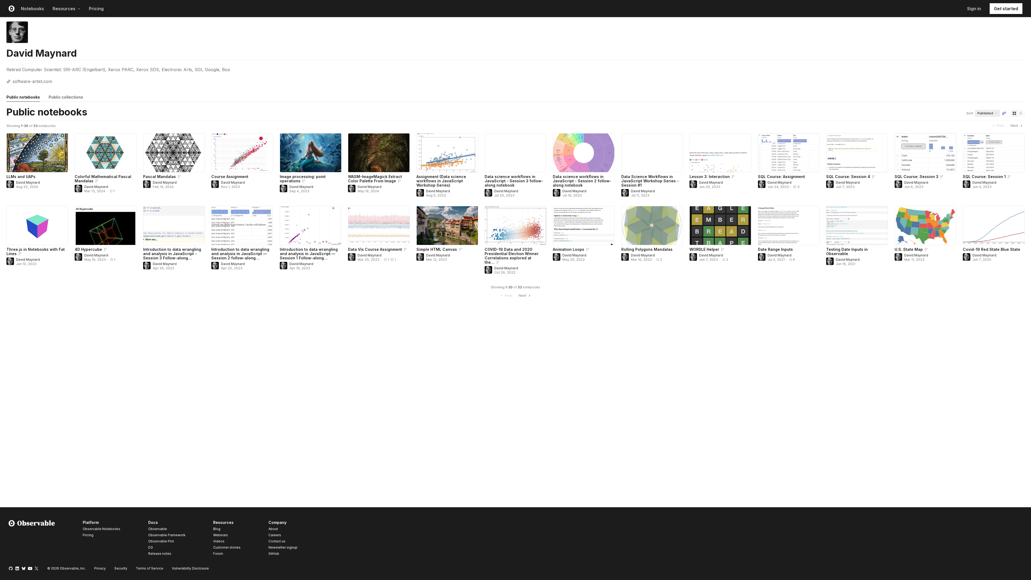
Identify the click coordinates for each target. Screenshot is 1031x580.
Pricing (96, 8)
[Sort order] (1004, 113)
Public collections (66, 97)
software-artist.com (32, 81)
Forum (218, 554)
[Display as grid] (1014, 113)
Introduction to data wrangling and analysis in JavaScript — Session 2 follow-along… (240, 253)
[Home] (32, 539)
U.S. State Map (909, 249)
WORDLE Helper (704, 249)
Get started (1006, 8)
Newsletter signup (282, 547)
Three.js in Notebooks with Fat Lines (35, 251)
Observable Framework (167, 535)
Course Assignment (229, 176)
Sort (969, 113)
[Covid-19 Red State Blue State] (994, 225)
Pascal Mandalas (159, 176)
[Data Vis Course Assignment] (379, 225)
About (273, 529)
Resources (64, 8)
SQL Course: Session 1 (984, 176)
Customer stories (227, 547)
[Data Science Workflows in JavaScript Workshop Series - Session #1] (652, 152)
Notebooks (32, 8)
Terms (149, 568)
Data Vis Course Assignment (375, 249)
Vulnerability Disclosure (190, 568)
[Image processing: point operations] (311, 152)
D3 (150, 547)
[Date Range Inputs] (789, 225)
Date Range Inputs (775, 249)
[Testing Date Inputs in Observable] (857, 225)
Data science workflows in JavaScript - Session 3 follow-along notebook (514, 180)
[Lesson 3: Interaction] (720, 152)
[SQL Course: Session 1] (994, 152)
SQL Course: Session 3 (916, 176)
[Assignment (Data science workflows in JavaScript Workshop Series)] (447, 152)
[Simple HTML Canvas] (447, 225)
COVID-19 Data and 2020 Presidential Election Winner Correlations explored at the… (512, 255)
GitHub (273, 554)
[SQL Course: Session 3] (925, 152)
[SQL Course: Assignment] (789, 152)
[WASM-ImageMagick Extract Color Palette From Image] (379, 152)
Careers (274, 535)
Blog (216, 529)
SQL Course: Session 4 (848, 176)
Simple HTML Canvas (436, 249)
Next (1014, 126)
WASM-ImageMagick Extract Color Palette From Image (375, 178)
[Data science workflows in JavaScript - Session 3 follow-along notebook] (515, 152)
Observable (157, 529)
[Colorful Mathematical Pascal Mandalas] (105, 152)
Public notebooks (23, 97)
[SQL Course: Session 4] (857, 152)
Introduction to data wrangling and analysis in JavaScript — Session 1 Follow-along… (309, 253)
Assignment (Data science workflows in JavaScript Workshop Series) (441, 180)
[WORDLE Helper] (720, 225)
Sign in (974, 8)
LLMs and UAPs (20, 176)
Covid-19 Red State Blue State (991, 249)
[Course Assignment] (242, 152)
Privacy (100, 568)
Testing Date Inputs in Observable (847, 251)
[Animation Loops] (584, 225)
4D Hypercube (88, 249)
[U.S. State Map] (925, 225)
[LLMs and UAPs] (37, 152)
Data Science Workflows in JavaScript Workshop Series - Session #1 (650, 180)
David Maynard (28, 182)
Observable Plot (161, 541)
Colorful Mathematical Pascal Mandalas (103, 178)
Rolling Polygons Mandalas (647, 249)
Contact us (276, 541)
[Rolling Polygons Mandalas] (652, 225)
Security (120, 568)
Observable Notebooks (101, 529)
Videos (218, 541)
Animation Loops (568, 249)
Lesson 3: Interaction (709, 176)
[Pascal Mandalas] (174, 152)
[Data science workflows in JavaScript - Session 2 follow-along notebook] (584, 152)
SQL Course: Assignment (781, 176)
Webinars (220, 535)
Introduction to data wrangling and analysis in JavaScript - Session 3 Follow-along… (172, 253)
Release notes (159, 554)
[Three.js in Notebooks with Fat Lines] (37, 225)
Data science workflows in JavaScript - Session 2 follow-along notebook (582, 180)
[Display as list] (1021, 113)
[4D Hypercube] (105, 225)
